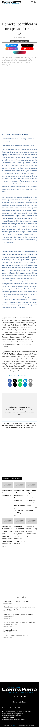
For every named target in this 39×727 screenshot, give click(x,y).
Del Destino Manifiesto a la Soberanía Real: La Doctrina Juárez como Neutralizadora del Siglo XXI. (7, 536)
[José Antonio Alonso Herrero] (19, 399)
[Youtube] (25, 696)
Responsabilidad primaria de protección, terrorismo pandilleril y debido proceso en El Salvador (31, 500)
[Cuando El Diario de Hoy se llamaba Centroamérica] (31, 521)
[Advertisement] (19, 107)
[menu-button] (31, 2)
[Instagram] (17, 696)
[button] (35, 2)
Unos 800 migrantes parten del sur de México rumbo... (18, 615)
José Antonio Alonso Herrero (19, 407)
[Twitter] (21, 696)
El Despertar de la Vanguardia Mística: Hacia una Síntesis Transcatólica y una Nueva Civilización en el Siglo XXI (19, 502)
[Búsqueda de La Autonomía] (7, 485)
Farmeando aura (10, 630)
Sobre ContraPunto (19, 702)
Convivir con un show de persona (16, 601)
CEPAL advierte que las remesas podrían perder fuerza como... (19, 623)
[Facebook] (14, 696)
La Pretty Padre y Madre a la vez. (16, 635)
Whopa (14, 726)
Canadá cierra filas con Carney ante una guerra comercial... (19, 608)
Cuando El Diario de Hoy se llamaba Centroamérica (31, 531)
